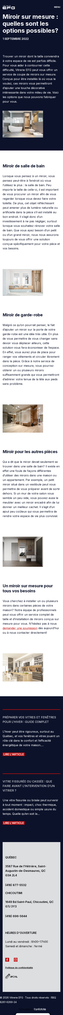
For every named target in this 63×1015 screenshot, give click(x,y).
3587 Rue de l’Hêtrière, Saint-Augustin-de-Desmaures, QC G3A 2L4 (25, 870)
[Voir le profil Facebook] (8, 959)
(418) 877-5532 (15, 885)
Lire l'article (14, 754)
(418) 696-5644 (16, 916)
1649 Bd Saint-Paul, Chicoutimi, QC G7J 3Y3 (29, 904)
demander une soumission (20, 628)
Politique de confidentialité (19, 967)
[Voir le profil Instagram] (16, 959)
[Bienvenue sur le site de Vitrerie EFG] (11, 7)
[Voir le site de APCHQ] (14, 976)
